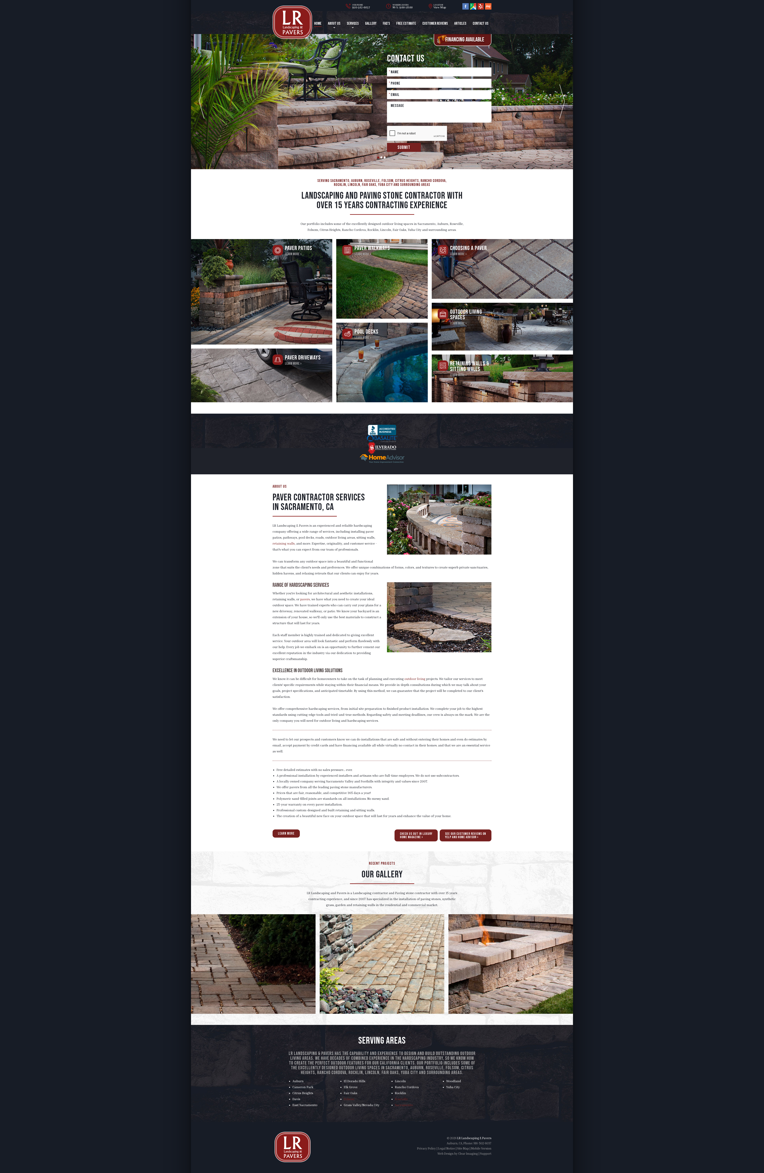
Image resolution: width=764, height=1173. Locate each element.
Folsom (349, 1099)
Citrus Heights (302, 1093)
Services (353, 23)
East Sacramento (304, 1105)
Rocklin (400, 1093)
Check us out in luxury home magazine (416, 835)
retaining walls (284, 543)
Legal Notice (446, 1148)
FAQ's (386, 23)
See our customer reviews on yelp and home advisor (465, 835)
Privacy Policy (426, 1148)
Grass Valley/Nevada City (361, 1105)
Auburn (298, 1081)
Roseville (401, 1099)
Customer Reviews (435, 23)
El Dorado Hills (354, 1081)
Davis (296, 1099)
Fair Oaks (350, 1093)
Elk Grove (351, 1087)
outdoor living (414, 679)
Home (318, 23)
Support (485, 1153)
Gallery (370, 23)
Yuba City (453, 1087)
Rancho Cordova (407, 1087)
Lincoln (400, 1081)
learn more (286, 833)
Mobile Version (481, 1148)
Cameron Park (302, 1087)
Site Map (463, 1148)
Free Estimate (406, 23)
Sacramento (404, 1105)
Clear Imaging (468, 1153)
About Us (334, 23)
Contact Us (480, 23)
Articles (460, 23)
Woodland (453, 1081)
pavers (305, 599)
